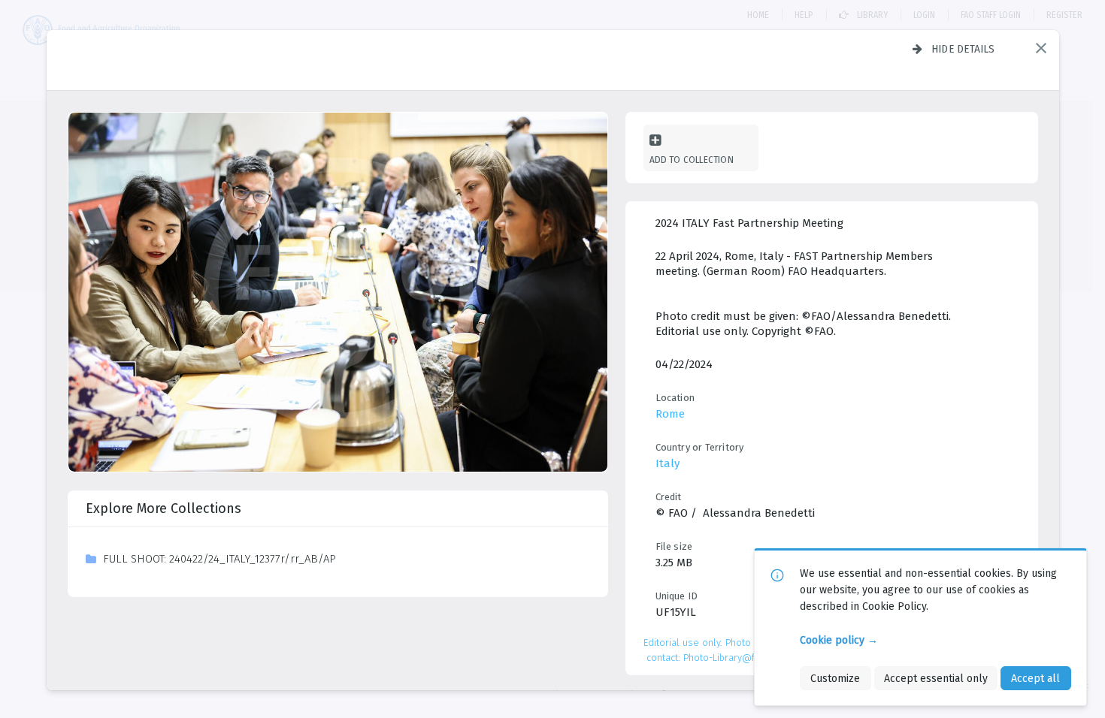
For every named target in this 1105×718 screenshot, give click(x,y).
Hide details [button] (963, 49)
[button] (1041, 48)
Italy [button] (667, 463)
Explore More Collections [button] (163, 508)
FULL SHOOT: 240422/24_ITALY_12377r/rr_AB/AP (219, 559)
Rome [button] (670, 414)
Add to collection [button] (691, 159)
